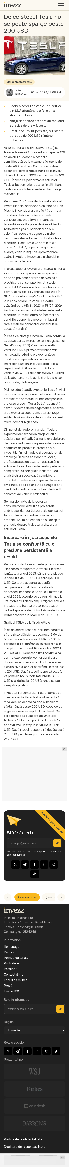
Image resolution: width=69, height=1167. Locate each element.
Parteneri (10, 969)
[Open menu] (61, 6)
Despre (9, 952)
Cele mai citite (27, 897)
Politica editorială (16, 958)
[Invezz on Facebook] (34, 864)
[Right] (61, 897)
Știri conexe (53, 897)
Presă (8, 986)
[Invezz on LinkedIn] (44, 864)
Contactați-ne (13, 974)
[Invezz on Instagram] (53, 864)
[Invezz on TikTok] (34, 874)
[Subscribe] (57, 843)
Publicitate (11, 963)
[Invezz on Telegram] (25, 864)
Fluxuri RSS (12, 991)
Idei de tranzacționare (19, 82)
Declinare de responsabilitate (24, 1147)
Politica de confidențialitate (23, 1139)
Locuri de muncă (15, 980)
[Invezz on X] (15, 864)
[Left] (8, 897)
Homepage (11, 947)
